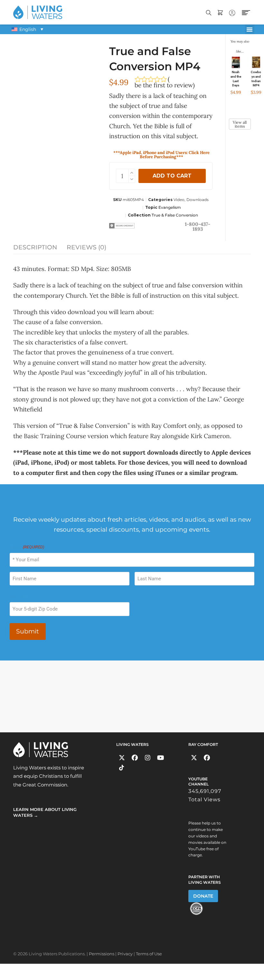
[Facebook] (134, 758)
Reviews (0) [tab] (86, 247)
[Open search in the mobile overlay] (208, 12)
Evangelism (169, 207)
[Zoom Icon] (54, 77)
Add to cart (172, 176)
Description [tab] (35, 247)
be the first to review (164, 85)
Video (179, 199)
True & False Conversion (175, 215)
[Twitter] (121, 758)
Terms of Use (149, 953)
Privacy (125, 953)
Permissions (101, 953)
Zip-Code (19, 596)
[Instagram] (147, 758)
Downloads (197, 199)
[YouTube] (160, 758)
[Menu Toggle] (250, 29)
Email (27, 547)
